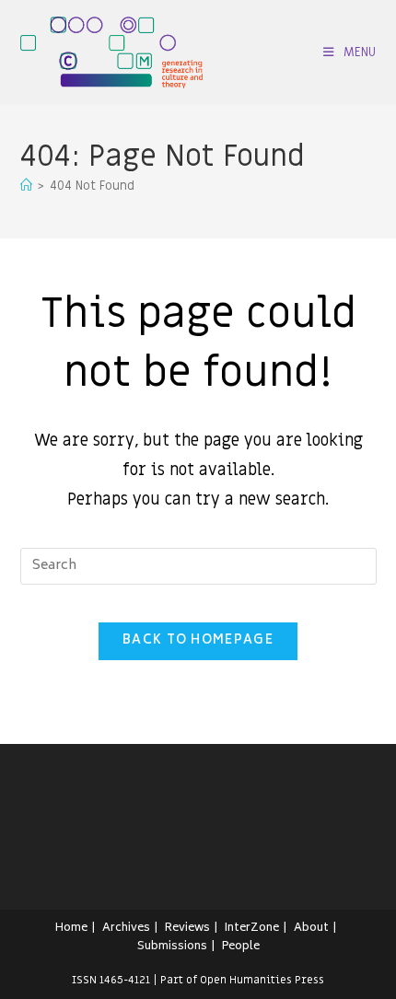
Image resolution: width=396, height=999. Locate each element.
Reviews (187, 928)
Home (71, 928)
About (311, 928)
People (241, 947)
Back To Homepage (198, 641)
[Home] (26, 185)
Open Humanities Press (262, 979)
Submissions (172, 947)
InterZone (252, 928)
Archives (126, 928)
